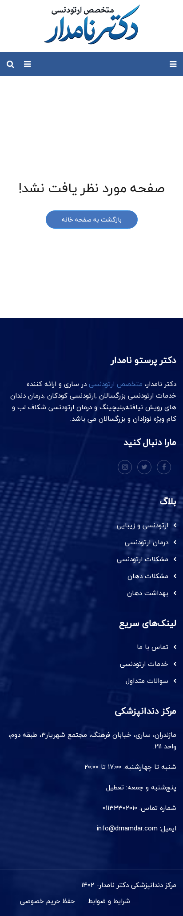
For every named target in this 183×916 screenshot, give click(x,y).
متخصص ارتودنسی (116, 384)
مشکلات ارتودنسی (142, 559)
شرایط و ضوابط (109, 901)
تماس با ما (152, 647)
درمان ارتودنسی (146, 542)
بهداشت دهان (147, 593)
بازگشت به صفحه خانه (92, 219)
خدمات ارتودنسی (144, 664)
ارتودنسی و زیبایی (142, 525)
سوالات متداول (147, 680)
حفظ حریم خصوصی (47, 901)
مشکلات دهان (147, 576)
